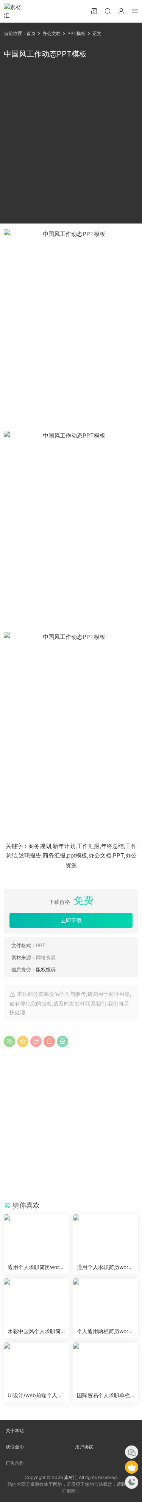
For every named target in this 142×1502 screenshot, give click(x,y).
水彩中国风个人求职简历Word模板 (34, 1331)
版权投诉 (46, 969)
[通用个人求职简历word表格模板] (36, 1237)
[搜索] (107, 10)
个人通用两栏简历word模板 (104, 1331)
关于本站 (15, 1430)
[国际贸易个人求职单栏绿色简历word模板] (106, 1365)
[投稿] (94, 10)
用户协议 (84, 1447)
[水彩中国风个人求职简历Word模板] (36, 1301)
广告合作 (15, 1463)
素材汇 (71, 1477)
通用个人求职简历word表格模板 (35, 1267)
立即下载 (71, 920)
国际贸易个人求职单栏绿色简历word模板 (103, 1395)
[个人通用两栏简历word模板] (106, 1301)
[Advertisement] (71, 141)
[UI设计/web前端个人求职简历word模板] (36, 1365)
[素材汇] (15, 11)
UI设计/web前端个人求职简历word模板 (35, 1395)
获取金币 (15, 1447)
